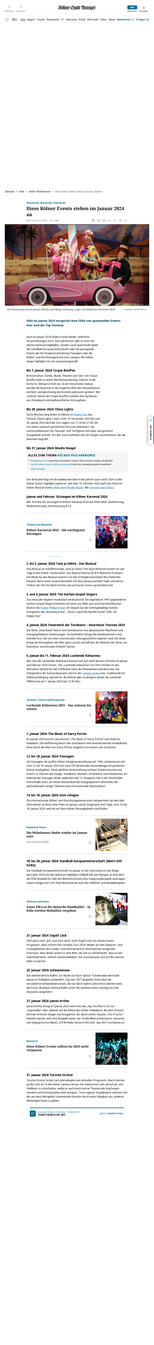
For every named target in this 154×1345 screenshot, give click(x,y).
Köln (21, 191)
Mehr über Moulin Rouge (68, 487)
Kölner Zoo (80, 414)
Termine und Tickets (101, 487)
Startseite (10, 191)
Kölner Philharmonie (39, 191)
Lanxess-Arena (91, 673)
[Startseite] (77, 7)
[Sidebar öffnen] (15, 19)
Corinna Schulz (40, 842)
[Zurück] (7, 19)
